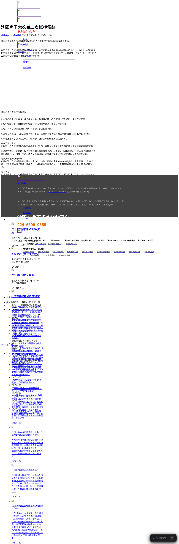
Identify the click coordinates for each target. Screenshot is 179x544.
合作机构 (27, 207)
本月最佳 (10, 297)
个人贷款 (17, 35)
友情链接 (27, 212)
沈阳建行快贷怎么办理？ (25, 367)
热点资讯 (10, 302)
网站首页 (5, 35)
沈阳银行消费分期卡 (23, 275)
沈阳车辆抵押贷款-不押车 (26, 296)
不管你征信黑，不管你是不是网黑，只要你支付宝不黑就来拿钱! (26, 359)
